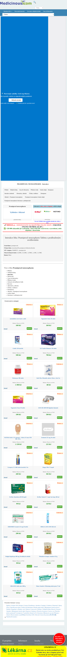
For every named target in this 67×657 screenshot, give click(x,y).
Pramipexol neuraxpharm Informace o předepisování (18, 200)
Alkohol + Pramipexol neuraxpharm (13, 197)
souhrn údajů (11, 293)
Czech (35, 643)
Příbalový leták (34, 190)
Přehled (6, 190)
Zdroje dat (20, 643)
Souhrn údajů (43, 190)
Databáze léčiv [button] (7, 11)
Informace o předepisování (15, 295)
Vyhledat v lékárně (17, 212)
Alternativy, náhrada (21, 193)
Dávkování (11, 276)
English (38, 643)
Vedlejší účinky (14, 190)
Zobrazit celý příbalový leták (15, 282)
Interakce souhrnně (9, 193)
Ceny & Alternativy (48, 11)
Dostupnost (50, 190)
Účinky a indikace (33, 193)
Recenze (10, 284)
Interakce (10, 274)
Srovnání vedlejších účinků (33, 11)
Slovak (42, 643)
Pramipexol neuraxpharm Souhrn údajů (34, 197)
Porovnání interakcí (20, 11)
